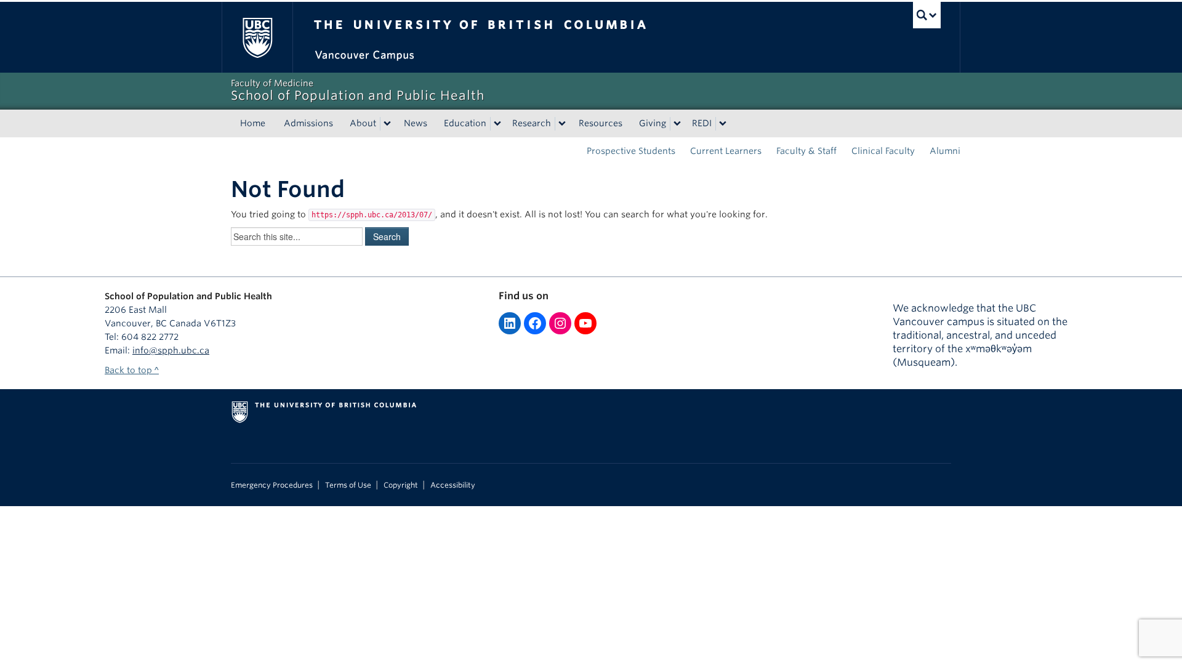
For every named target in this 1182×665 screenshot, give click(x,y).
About (363, 123)
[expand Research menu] (562, 124)
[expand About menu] (387, 124)
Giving (652, 123)
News (415, 123)
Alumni (945, 151)
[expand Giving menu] (677, 124)
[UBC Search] (927, 15)
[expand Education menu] (497, 124)
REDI (702, 123)
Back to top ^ (132, 370)
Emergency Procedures (272, 485)
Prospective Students (631, 151)
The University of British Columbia (257, 37)
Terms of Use (348, 485)
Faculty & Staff (806, 151)
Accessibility (452, 485)
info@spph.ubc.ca (170, 350)
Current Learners (726, 151)
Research (531, 123)
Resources (600, 123)
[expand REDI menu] (722, 124)
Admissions (308, 123)
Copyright (401, 485)
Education (465, 123)
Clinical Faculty (883, 151)
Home (252, 123)
